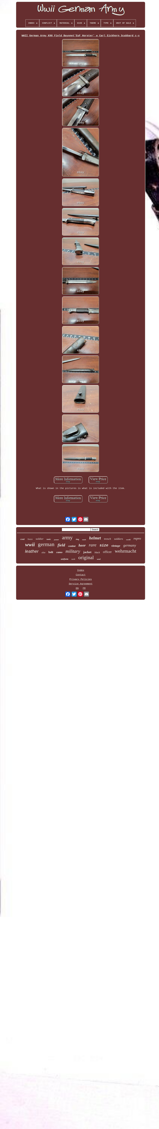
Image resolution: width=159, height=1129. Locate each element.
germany (129, 545)
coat (22, 539)
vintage (115, 545)
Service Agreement (81, 584)
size (104, 545)
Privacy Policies (80, 579)
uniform (64, 559)
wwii (30, 544)
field (61, 545)
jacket (87, 552)
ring (77, 539)
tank (73, 559)
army (67, 537)
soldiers (118, 538)
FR (84, 588)
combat (71, 546)
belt (50, 552)
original (86, 557)
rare (92, 544)
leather (32, 551)
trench (107, 538)
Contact (81, 575)
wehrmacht (125, 551)
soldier (39, 538)
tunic (49, 539)
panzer (56, 540)
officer (107, 552)
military (73, 551)
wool (98, 559)
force (30, 539)
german (46, 544)
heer (82, 545)
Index (80, 570)
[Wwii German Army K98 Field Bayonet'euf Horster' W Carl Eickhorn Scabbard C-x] (80, 53)
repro (137, 538)
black (97, 552)
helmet (95, 538)
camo (59, 552)
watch (84, 540)
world (128, 540)
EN (77, 588)
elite (43, 552)
